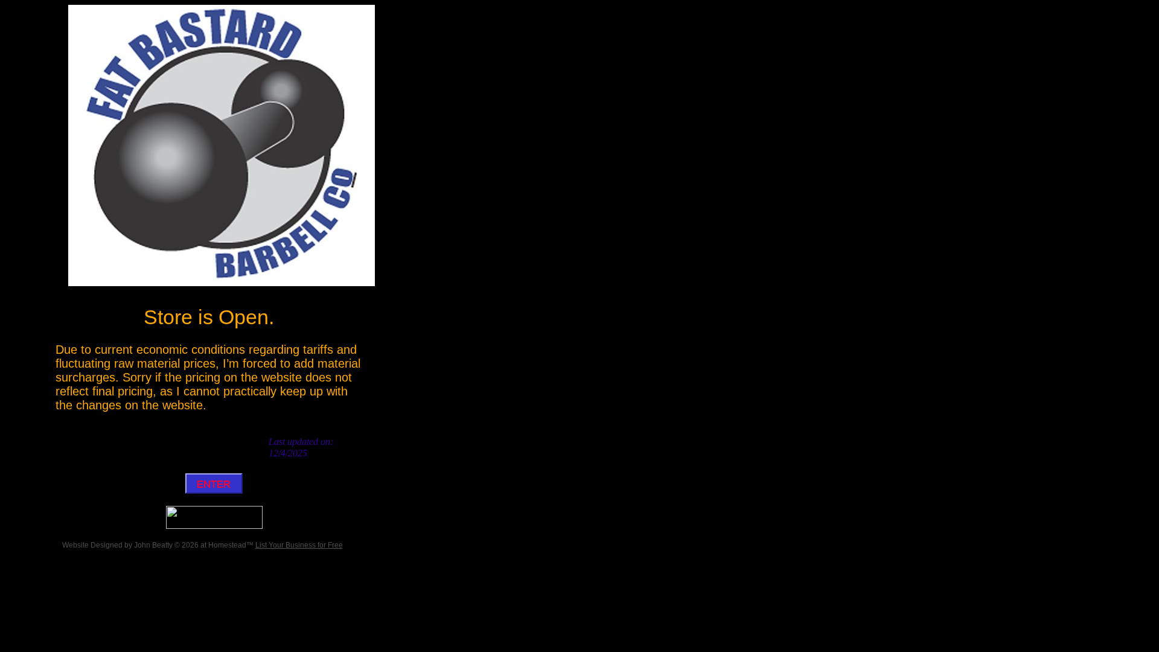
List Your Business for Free (299, 545)
